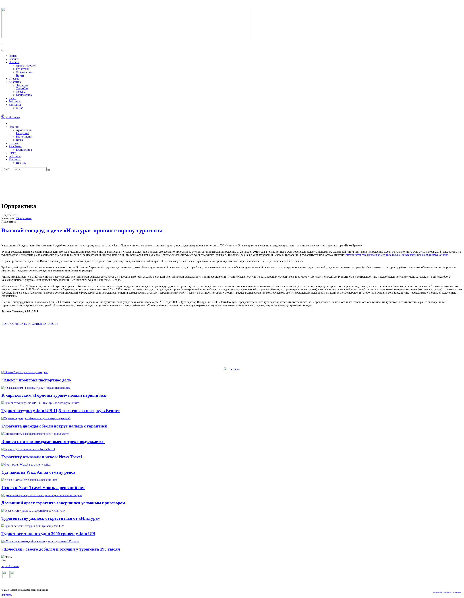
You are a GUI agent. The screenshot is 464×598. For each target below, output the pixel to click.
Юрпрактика (24, 94)
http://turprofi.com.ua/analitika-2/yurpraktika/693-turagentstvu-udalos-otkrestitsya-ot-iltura (397, 254)
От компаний (24, 72)
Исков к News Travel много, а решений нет (43, 487)
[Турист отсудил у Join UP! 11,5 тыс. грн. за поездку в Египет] (40, 402)
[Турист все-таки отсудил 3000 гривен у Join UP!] (32, 526)
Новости (14, 62)
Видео (20, 75)
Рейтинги (15, 101)
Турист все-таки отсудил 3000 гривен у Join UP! (48, 533)
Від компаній (24, 136)
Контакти (14, 159)
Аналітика (15, 81)
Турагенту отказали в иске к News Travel (41, 456)
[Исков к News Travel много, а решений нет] (29, 479)
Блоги (12, 98)
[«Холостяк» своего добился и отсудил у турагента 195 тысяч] (40, 541)
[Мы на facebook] (6, 577)
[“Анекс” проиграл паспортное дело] (24, 372)
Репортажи (23, 68)
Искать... (6, 169)
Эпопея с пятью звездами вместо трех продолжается (53, 441)
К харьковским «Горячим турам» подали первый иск (53, 395)
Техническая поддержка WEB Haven (447, 592)
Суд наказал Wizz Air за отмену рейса (38, 472)
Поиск (13, 55)
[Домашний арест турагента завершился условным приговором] (41, 495)
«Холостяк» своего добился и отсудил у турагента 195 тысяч (60, 549)
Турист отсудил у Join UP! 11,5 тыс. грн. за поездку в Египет (60, 410)
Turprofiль (22, 88)
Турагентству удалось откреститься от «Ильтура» (50, 518)
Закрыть (6, 594)
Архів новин (24, 130)
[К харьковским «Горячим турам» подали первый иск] (35, 387)
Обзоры (21, 91)
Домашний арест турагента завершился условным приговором (63, 503)
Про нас (21, 162)
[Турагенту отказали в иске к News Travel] (28, 449)
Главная (13, 59)
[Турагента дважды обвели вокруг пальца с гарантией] (36, 418)
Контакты (15, 104)
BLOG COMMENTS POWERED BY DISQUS (29, 323)
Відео (19, 139)
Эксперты (22, 85)
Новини (14, 126)
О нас (19, 107)
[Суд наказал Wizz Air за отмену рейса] (25, 464)
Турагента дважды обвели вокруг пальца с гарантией (54, 426)
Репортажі (22, 133)
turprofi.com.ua (10, 566)
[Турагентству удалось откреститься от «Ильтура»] (33, 510)
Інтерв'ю (14, 78)
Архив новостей (26, 65)
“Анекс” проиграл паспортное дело (36, 380)
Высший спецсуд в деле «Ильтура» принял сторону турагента (82, 230)
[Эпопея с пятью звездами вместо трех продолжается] (35, 433)
